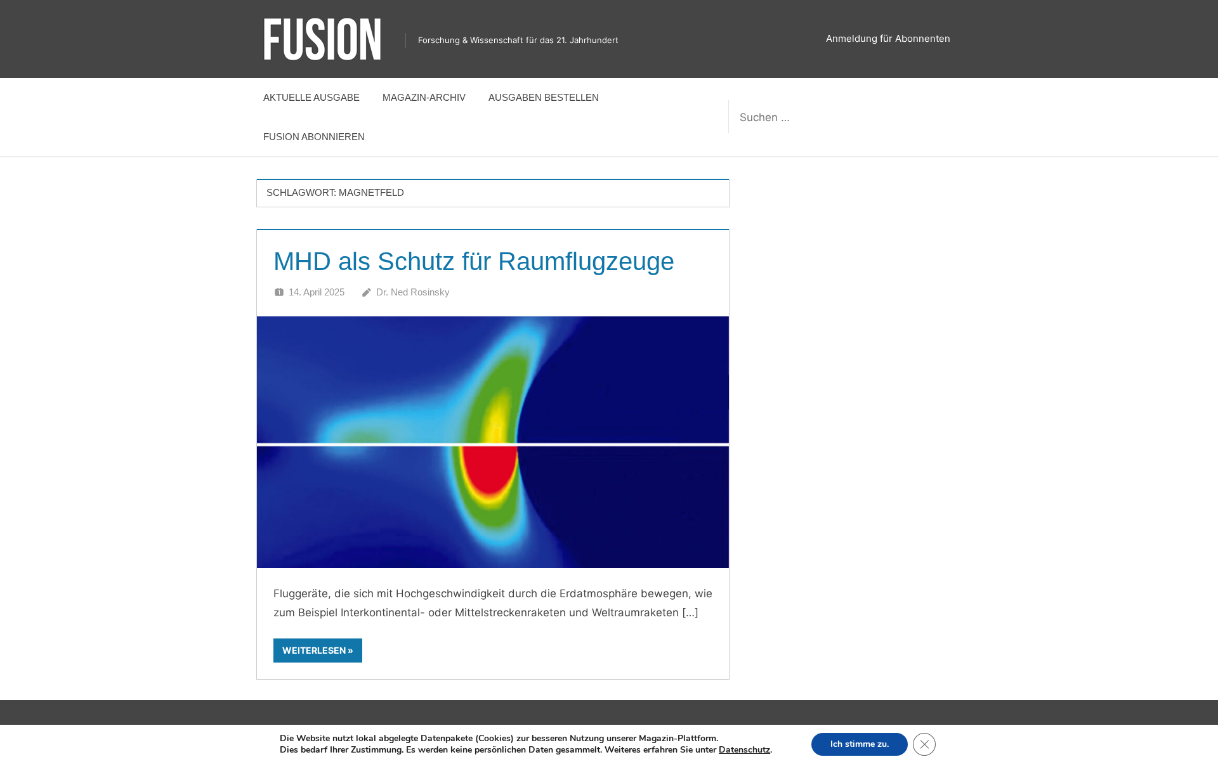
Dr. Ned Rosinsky (413, 292)
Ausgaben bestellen (543, 97)
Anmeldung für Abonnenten (888, 38)
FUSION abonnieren (314, 136)
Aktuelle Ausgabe (311, 97)
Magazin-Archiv (424, 97)
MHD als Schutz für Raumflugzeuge (473, 261)
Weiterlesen (314, 650)
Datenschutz (744, 750)
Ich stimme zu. (859, 744)
